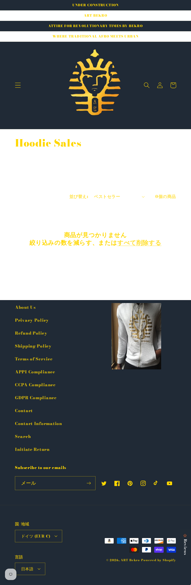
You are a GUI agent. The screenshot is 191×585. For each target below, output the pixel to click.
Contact (24, 410)
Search (23, 436)
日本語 (27, 569)
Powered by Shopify (158, 560)
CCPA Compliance (35, 385)
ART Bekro (130, 560)
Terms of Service (34, 359)
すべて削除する (139, 242)
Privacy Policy (32, 320)
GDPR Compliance (36, 397)
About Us (25, 307)
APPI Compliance (35, 372)
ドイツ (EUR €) (35, 536)
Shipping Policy (33, 346)
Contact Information (38, 423)
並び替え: (78, 196)
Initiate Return (32, 449)
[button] (18, 85)
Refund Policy (31, 333)
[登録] (88, 483)
